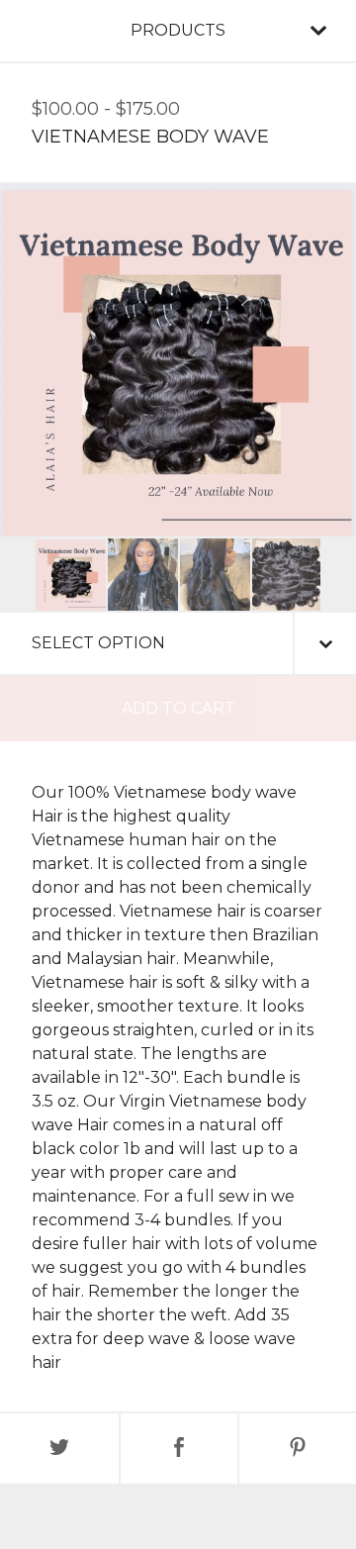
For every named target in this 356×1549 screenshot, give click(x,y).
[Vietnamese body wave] (71, 574)
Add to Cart (178, 708)
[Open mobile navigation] (318, 30)
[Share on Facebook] (179, 1448)
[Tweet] (59, 1448)
